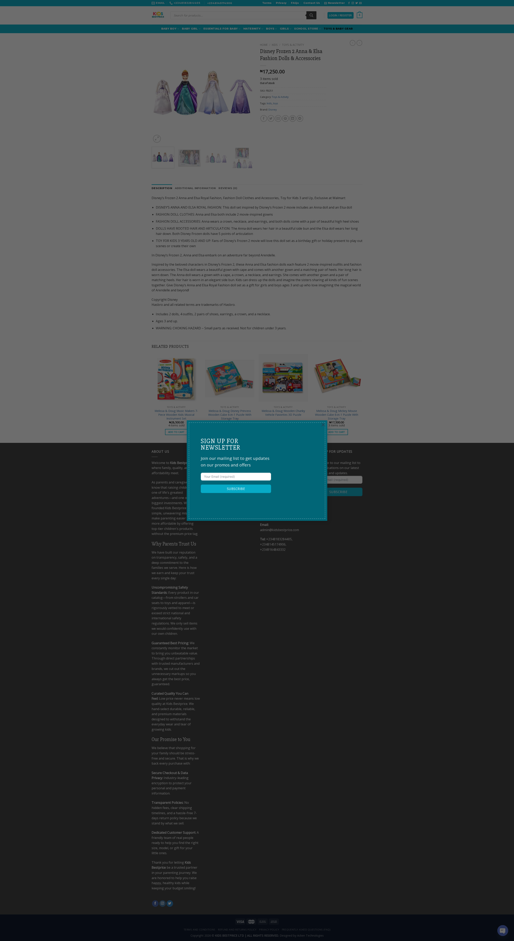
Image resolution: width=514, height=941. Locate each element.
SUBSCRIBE (236, 488)
